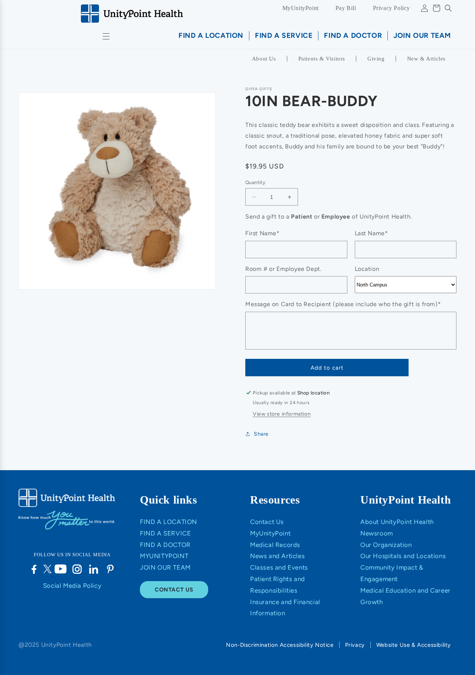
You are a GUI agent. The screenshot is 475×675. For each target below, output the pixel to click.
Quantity (255, 182)
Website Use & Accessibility (413, 645)
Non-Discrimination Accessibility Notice (279, 645)
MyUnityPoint (300, 8)
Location (367, 268)
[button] (448, 8)
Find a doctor (165, 544)
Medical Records (275, 544)
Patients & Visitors (321, 59)
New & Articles (426, 59)
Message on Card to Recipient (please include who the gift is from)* (343, 304)
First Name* (262, 233)
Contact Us (267, 521)
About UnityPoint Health (397, 521)
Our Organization (386, 544)
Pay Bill (345, 8)
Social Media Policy (72, 585)
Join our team (165, 567)
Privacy (355, 645)
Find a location (168, 521)
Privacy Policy (391, 8)
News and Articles (277, 556)
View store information (282, 414)
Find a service (165, 533)
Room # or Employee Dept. (283, 268)
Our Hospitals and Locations (403, 556)
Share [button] (261, 434)
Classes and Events (279, 567)
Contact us (174, 589)
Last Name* (371, 233)
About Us (264, 59)
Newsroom (376, 533)
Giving (376, 59)
